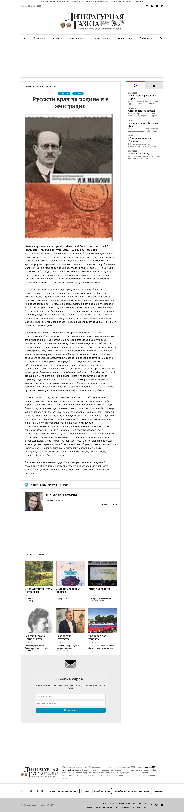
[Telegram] (152, 6)
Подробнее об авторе (107, 504)
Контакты (141, 803)
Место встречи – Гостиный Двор (143, 124)
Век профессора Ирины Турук (142, 97)
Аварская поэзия (152, 791)
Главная (28, 86)
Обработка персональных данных (131, 807)
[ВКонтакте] (147, 6)
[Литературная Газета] (92, 21)
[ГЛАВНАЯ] (24, 38)
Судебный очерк (90, 791)
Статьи (38, 86)
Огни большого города (141, 110)
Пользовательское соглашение (99, 807)
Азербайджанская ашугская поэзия (121, 791)
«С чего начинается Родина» (139, 140)
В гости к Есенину (138, 153)
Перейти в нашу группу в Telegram (49, 484)
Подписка (130, 803)
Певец (74, 791)
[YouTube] (157, 6)
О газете (102, 803)
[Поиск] (161, 38)
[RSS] (162, 6)
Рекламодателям (116, 803)
